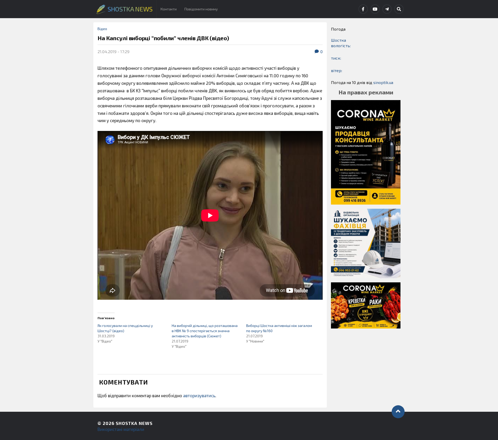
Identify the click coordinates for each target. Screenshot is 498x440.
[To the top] (398, 411)
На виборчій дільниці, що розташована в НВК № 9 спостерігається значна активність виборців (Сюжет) (205, 330)
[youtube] (375, 9)
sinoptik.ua (383, 82)
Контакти (169, 9)
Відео (102, 28)
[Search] (399, 9)
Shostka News (134, 423)
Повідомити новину (201, 9)
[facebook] (363, 9)
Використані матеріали (121, 429)
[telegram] (387, 9)
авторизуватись (199, 395)
